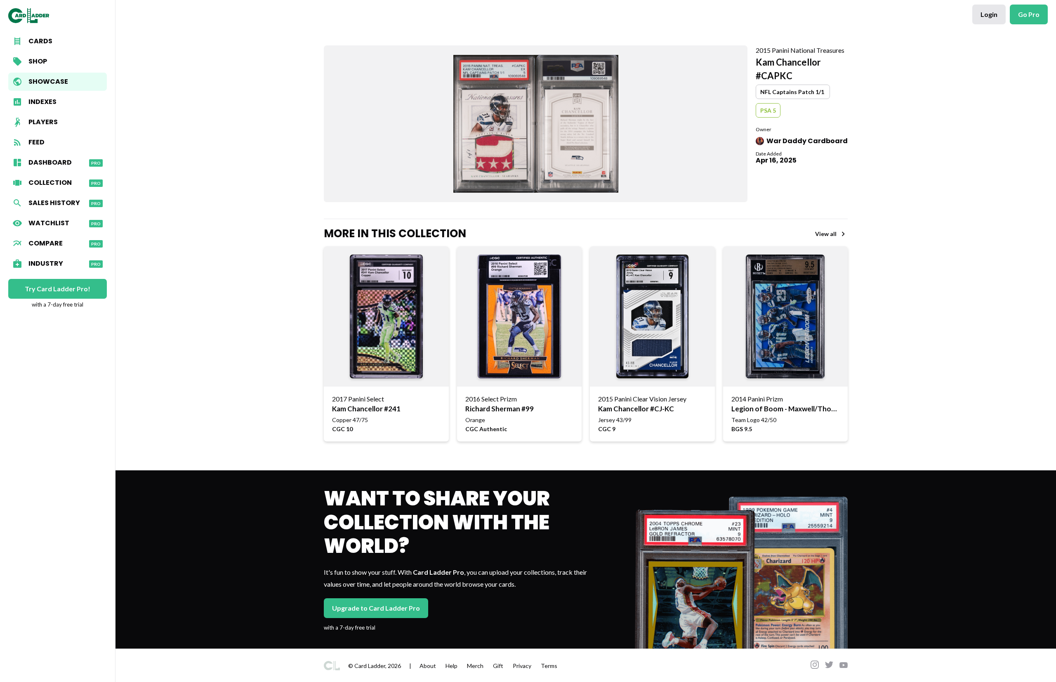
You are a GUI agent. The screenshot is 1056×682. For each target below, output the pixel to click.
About (428, 665)
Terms (549, 665)
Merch (475, 665)
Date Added (769, 154)
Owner (763, 129)
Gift (498, 665)
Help (451, 665)
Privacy (522, 665)
